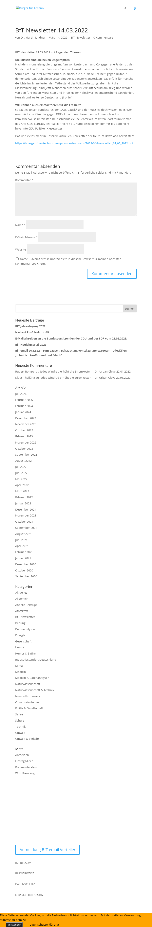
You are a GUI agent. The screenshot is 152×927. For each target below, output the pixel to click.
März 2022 (22, 491)
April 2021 (22, 546)
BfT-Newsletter (80, 37)
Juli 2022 (21, 467)
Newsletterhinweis (27, 696)
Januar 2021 (23, 558)
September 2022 (26, 454)
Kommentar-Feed (26, 767)
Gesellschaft (23, 641)
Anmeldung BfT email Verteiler (47, 849)
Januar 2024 (23, 412)
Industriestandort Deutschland (35, 659)
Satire (19, 714)
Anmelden (22, 755)
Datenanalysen (25, 629)
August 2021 (23, 534)
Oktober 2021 (24, 521)
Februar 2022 (24, 497)
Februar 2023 (24, 436)
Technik (20, 726)
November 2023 (25, 424)
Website (20, 249)
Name (20, 225)
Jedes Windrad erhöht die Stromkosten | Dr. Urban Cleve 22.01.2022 (85, 371)
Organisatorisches (27, 702)
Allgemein (21, 599)
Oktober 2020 (24, 570)
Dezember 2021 (25, 509)
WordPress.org (25, 773)
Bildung (20, 623)
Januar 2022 (23, 503)
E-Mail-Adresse (26, 237)
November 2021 (25, 515)
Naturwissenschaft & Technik (34, 690)
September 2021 (26, 528)
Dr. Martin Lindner (33, 37)
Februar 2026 (24, 400)
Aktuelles (21, 592)
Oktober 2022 (24, 448)
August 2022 (23, 461)
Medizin (20, 672)
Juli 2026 (21, 394)
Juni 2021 (21, 540)
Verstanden (14, 924)
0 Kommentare (103, 37)
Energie (20, 635)
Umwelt (20, 733)
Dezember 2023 (25, 418)
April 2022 (22, 485)
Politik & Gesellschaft (29, 708)
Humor (19, 647)
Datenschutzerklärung (44, 924)
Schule (19, 720)
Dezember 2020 (25, 564)
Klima (19, 666)
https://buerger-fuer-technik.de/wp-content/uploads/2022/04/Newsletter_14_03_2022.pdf (74, 143)
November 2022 (25, 442)
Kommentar (24, 180)
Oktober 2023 (24, 430)
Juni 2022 (21, 473)
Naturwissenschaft (27, 684)
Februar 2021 (24, 552)
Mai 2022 (21, 479)
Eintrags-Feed (24, 761)
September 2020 (26, 576)
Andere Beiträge (26, 605)
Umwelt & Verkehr (27, 739)
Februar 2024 (24, 406)
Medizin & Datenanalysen (32, 678)
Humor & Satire (25, 653)
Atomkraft (21, 611)
